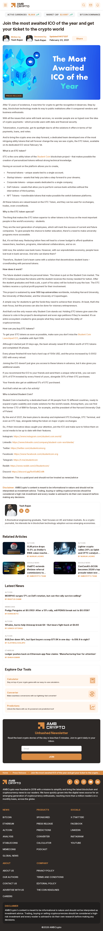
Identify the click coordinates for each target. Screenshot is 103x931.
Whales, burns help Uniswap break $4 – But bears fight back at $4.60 (42, 625)
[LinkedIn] (27, 511)
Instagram (77, 836)
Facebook (76, 823)
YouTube (76, 843)
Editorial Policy (46, 883)
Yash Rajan (17, 40)
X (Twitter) (77, 817)
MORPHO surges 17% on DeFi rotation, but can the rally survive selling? (43, 595)
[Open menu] (5, 5)
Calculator (44, 843)
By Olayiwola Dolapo (15, 643)
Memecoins (10, 607)
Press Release (45, 823)
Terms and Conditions (50, 877)
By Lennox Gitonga (14, 628)
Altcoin (30, 543)
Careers (7, 896)
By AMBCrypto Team (36, 576)
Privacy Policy (45, 870)
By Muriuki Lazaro (35, 556)
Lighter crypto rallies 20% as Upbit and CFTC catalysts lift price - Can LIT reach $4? (88, 550)
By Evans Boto (12, 614)
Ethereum (9, 650)
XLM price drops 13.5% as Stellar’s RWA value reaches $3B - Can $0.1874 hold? (37, 550)
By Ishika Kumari (12, 657)
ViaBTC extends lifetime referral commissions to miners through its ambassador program (37, 569)
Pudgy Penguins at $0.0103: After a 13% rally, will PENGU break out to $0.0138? (47, 610)
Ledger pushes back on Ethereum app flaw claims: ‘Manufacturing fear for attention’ (50, 654)
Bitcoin (7, 817)
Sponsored (43, 817)
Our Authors (10, 877)
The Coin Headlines (48, 890)
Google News (33, 563)
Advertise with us (13, 890)
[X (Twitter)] (21, 511)
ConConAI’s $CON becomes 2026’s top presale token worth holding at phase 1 (89, 569)
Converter (43, 836)
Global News (10, 855)
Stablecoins (10, 843)
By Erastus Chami (13, 599)
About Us (8, 870)
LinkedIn (75, 830)
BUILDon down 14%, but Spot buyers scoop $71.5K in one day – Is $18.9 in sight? (47, 639)
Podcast (42, 849)
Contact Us (10, 883)
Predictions (44, 830)
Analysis (8, 836)
